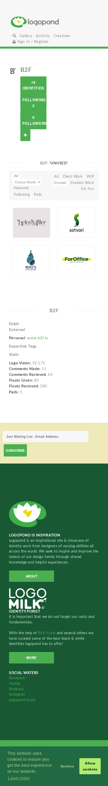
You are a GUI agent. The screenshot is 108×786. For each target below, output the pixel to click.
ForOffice (69, 260)
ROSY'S (26, 260)
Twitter (15, 684)
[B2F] (13, 71)
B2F (24, 229)
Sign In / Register (32, 42)
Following (22, 194)
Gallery (26, 36)
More (31, 657)
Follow (25, 135)
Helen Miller (26, 223)
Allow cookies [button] (90, 766)
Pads (38, 194)
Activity (43, 36)
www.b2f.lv (37, 338)
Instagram (17, 694)
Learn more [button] (19, 778)
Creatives (61, 36)
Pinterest (16, 689)
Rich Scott (47, 633)
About (32, 576)
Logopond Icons (22, 700)
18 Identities (33, 85)
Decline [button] (67, 766)
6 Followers (34, 120)
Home (54, 22)
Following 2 (34, 102)
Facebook (17, 678)
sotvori (67, 223)
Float (42, 230)
